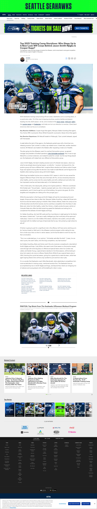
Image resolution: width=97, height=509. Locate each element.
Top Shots (45, 455)
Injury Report (6, 456)
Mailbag (19, 460)
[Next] (59, 345)
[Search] (78, 15)
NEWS (20, 442)
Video (32, 442)
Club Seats (91, 456)
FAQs (78, 467)
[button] (47, 394)
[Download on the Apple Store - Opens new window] (43, 490)
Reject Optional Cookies (74, 503)
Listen (55, 442)
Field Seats (91, 458)
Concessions (78, 457)
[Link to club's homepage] (4, 14)
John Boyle (28, 57)
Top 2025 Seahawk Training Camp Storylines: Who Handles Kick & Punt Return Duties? (64, 288)
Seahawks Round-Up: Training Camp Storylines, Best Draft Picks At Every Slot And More (64, 280)
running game (27, 124)
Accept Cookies (86, 503)
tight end (68, 122)
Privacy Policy (13, 507)
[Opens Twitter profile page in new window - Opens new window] (26, 61)
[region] (48, 504)
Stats (7, 454)
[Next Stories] (90, 409)
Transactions (6, 458)
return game (60, 122)
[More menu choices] (51, 14)
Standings (7, 451)
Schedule (67, 442)
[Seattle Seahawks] (48, 496)
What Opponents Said (20, 479)
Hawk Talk (56, 466)
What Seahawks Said (20, 474)
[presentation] (92, 394)
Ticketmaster (90, 472)
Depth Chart (7, 447)
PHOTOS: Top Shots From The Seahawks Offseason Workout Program (48, 306)
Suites (91, 454)
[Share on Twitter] (69, 59)
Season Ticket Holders (90, 469)
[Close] (94, 503)
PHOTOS (44, 442)
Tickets (91, 442)
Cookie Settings (62, 503)
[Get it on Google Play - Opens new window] (53, 491)
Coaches (7, 449)
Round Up (20, 447)
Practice (44, 461)
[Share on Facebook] (66, 59)
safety (73, 122)
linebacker (37, 124)
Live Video (32, 468)
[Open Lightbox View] (48, 331)
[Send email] (72, 59)
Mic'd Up (32, 453)
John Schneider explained (56, 153)
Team (7, 442)
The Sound (32, 447)
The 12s (44, 470)
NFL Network (32, 465)
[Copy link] (75, 58)
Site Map (20, 482)
